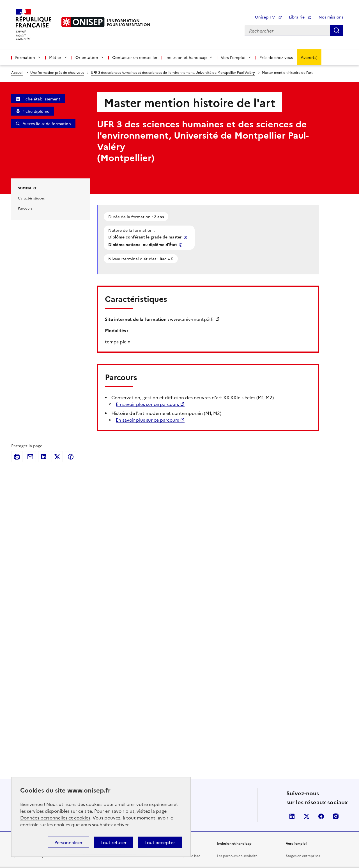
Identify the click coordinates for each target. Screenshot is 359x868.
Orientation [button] (86, 57)
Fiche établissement (41, 99)
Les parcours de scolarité (237, 855)
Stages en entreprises (303, 855)
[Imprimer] (16, 456)
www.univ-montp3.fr (192, 319)
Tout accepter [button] (159, 842)
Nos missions (331, 17)
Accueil (17, 72)
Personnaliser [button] (68, 842)
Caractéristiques (31, 198)
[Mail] (30, 456)
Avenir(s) (309, 57)
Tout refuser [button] (113, 842)
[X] (57, 456)
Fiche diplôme (35, 111)
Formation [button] (25, 57)
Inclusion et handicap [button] (186, 57)
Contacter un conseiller (135, 57)
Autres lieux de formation (46, 123)
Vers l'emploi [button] (233, 57)
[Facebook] (70, 456)
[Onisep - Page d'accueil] (83, 22)
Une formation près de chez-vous (57, 72)
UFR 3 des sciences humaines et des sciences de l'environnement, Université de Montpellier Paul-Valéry (173, 72)
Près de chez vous (276, 57)
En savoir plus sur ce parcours (147, 404)
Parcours (25, 208)
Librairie (297, 17)
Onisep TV (265, 17)
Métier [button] (55, 57)
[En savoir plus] (186, 237)
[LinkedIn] (43, 456)
